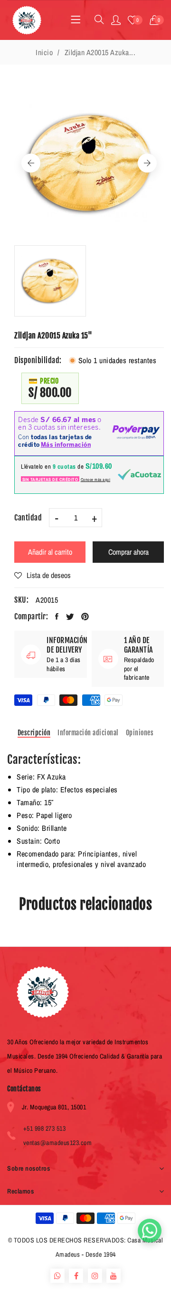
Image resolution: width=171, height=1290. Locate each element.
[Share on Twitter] (70, 616)
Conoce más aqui (96, 479)
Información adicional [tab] (88, 733)
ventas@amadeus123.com (57, 1142)
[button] (157, 20)
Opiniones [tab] (140, 733)
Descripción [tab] (34, 733)
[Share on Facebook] (57, 616)
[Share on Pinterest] (85, 616)
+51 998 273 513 (44, 1128)
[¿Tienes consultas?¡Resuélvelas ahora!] (150, 1230)
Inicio (44, 52)
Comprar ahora (128, 552)
